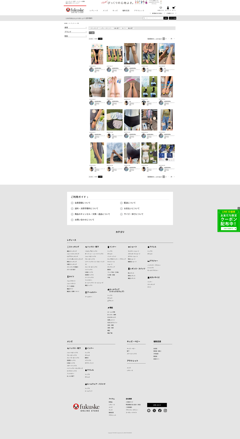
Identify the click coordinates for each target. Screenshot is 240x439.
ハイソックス (88, 269)
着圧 (108, 330)
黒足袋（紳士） (157, 351)
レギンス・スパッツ (137, 269)
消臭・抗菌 (110, 325)
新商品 (110, 402)
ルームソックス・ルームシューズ (94, 283)
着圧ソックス (88, 285)
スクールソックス (132, 354)
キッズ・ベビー (133, 341)
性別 (66, 36)
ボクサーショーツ (133, 256)
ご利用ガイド (170, 13)
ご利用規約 (129, 407)
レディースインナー (106, 28)
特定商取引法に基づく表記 (133, 404)
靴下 (128, 351)
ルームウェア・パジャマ (96, 384)
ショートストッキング (73, 254)
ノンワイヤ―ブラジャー (154, 265)
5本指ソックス (89, 272)
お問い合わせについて (84, 219)
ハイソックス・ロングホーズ (75, 368)
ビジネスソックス (72, 371)
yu (147, 68)
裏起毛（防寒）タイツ (73, 291)
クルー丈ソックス (90, 259)
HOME (65, 23)
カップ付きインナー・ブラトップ (116, 259)
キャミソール (111, 262)
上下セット (110, 300)
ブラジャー (154, 261)
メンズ (105, 10)
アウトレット (139, 10)
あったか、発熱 (111, 314)
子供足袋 (155, 354)
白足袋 (155, 348)
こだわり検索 (172, 18)
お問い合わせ (157, 405)
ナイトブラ (150, 268)
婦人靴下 (117, 28)
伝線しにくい (111, 320)
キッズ (115, 10)
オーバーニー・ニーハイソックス (94, 254)
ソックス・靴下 (93, 247)
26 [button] (171, 39)
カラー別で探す (71, 269)
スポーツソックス (72, 365)
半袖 (108, 277)
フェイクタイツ (71, 281)
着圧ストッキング (72, 251)
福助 (95, 71)
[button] (174, 38)
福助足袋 (125, 10)
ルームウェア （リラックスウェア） (116, 290)
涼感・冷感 (110, 328)
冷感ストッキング (72, 264)
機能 (111, 308)
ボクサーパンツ (89, 363)
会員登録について (82, 202)
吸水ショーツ (131, 259)
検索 (166, 18)
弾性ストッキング (72, 262)
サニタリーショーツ (133, 251)
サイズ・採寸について (133, 214)
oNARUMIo (97, 68)
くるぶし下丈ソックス (91, 251)
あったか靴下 (70, 376)
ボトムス (109, 254)
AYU (148, 101)
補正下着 (109, 333)
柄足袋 (155, 356)
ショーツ (109, 264)
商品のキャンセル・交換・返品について (92, 214)
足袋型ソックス (89, 275)
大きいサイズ (155, 277)
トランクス (88, 360)
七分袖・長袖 (111, 275)
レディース (94, 10)
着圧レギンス (131, 278)
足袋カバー (156, 359)
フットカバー (88, 280)
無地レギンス (131, 276)
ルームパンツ (88, 391)
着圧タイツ (70, 289)
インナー (113, 247)
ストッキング (94, 28)
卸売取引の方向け (157, 13)
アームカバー (92, 292)
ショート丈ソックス (90, 256)
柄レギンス (131, 273)
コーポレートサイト (131, 412)
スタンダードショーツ (134, 254)
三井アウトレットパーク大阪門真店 (99, 70)
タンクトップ (111, 267)
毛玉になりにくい (112, 322)
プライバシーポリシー (132, 410)
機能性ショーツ (132, 262)
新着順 (95, 38)
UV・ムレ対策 (111, 312)
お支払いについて (132, 208)
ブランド (67, 32)
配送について (130, 202)
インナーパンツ (111, 256)
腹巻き (109, 269)
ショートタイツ (71, 283)
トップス (109, 251)
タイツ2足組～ (71, 286)
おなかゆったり (111, 317)
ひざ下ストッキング (72, 256)
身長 (66, 27)
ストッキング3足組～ (73, 267)
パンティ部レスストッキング (75, 259)
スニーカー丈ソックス (91, 267)
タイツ (124, 28)
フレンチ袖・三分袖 (112, 272)
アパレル (153, 247)
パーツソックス (89, 277)
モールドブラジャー (152, 270)
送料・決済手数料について (86, 208)
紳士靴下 (130, 28)
